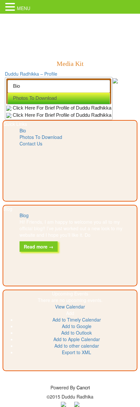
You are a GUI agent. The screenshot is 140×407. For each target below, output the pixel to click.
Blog (24, 215)
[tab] (58, 86)
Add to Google (76, 326)
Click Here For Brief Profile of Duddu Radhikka (61, 108)
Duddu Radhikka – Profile (31, 73)
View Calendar (70, 306)
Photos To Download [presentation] (35, 98)
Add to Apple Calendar (76, 339)
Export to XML (76, 352)
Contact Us (31, 143)
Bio (23, 130)
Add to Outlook (76, 332)
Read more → (38, 246)
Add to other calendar (76, 345)
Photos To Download (41, 137)
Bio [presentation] (16, 86)
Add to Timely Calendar (76, 319)
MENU (23, 8)
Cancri (83, 387)
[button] (70, 313)
